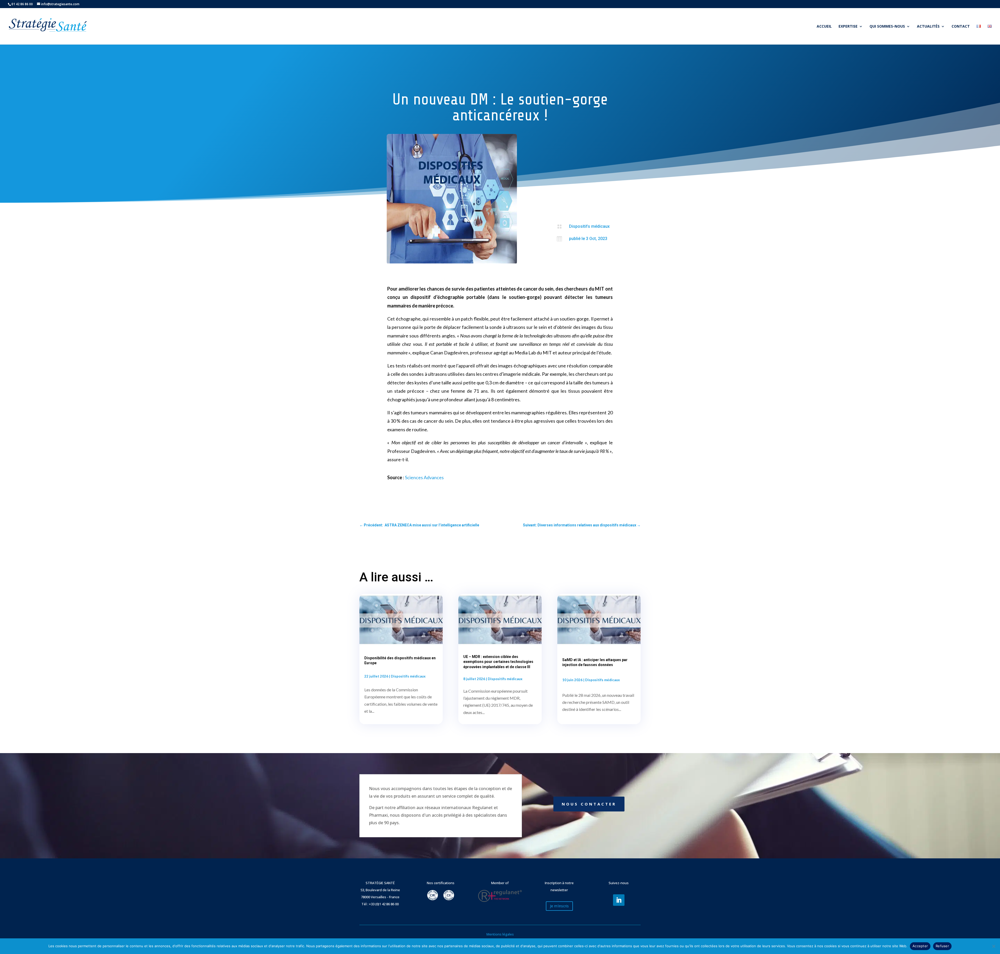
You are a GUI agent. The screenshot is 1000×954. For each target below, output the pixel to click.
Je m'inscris (559, 905)
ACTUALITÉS (928, 26)
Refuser (942, 946)
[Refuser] (993, 946)
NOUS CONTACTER (589, 804)
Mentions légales (500, 934)
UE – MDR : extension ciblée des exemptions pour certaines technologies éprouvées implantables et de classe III (498, 662)
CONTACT (961, 26)
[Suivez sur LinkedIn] (618, 900)
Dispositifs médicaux (589, 226)
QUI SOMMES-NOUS (887, 26)
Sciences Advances (424, 477)
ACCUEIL (824, 26)
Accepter (920, 946)
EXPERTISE (848, 26)
